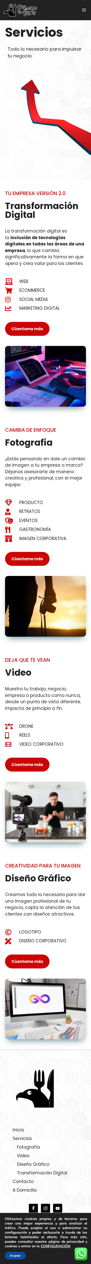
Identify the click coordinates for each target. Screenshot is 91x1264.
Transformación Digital (42, 1173)
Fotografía (28, 1147)
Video (23, 1156)
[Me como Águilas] (20, 10)
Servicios (22, 1138)
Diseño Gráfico (33, 1164)
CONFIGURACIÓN (55, 1246)
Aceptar (15, 1256)
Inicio (18, 1130)
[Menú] (84, 10)
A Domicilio (25, 1190)
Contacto (23, 1181)
